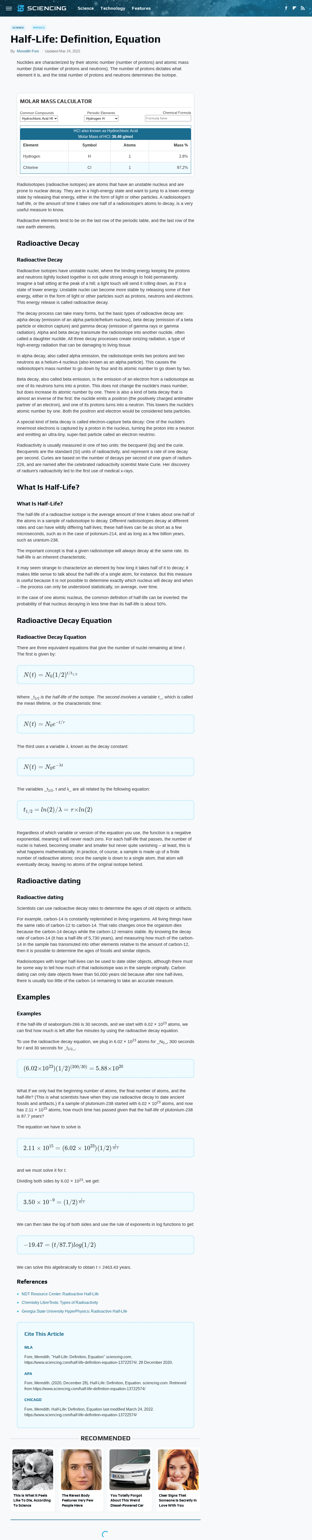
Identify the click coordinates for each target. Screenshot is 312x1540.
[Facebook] (286, 8)
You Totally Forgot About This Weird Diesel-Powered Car (127, 1500)
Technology (112, 8)
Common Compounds (37, 113)
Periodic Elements (101, 113)
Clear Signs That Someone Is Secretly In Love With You (178, 1500)
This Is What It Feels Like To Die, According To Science (32, 1500)
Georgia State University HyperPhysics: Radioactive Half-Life (74, 1311)
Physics (39, 27)
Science (86, 8)
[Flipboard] (294, 8)
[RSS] (302, 8)
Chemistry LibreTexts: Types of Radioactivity (60, 1302)
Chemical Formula (177, 113)
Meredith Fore (28, 51)
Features (141, 8)
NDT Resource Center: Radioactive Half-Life (60, 1294)
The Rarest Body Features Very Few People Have (77, 1500)
